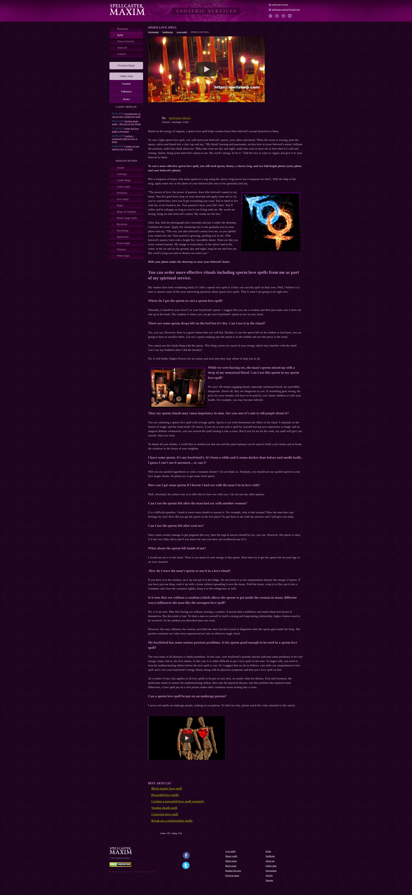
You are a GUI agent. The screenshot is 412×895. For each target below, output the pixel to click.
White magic (123, 255)
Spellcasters (123, 236)
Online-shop (126, 76)
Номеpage (122, 28)
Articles (269, 875)
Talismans (126, 91)
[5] (159, 833)
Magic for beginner (126, 211)
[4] (156, 833)
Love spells (230, 851)
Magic (120, 205)
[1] (149, 833)
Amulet (120, 167)
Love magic (123, 199)
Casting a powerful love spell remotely (177, 801)
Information (271, 871)
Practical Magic (126, 65)
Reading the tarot (233, 871)
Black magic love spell (166, 788)
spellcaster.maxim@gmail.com (286, 9)
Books (126, 99)
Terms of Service (125, 41)
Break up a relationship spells (171, 820)
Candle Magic (124, 180)
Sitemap (269, 880)
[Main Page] (127, 9)
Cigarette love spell (164, 814)
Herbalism (122, 192)
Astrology (122, 174)
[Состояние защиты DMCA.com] (120, 866)
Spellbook (270, 856)
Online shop (271, 866)
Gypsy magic (123, 186)
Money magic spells (127, 218)
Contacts (121, 54)
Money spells (231, 856)
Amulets (126, 83)
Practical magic (232, 875)
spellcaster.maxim (280, 5)
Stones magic (123, 243)
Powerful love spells (165, 794)
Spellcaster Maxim (180, 118)
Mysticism (122, 224)
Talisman (121, 249)
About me (122, 47)
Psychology (123, 230)
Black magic (231, 866)
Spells (120, 35)
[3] (154, 833)
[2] (151, 833)
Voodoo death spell (164, 807)
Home (268, 851)
